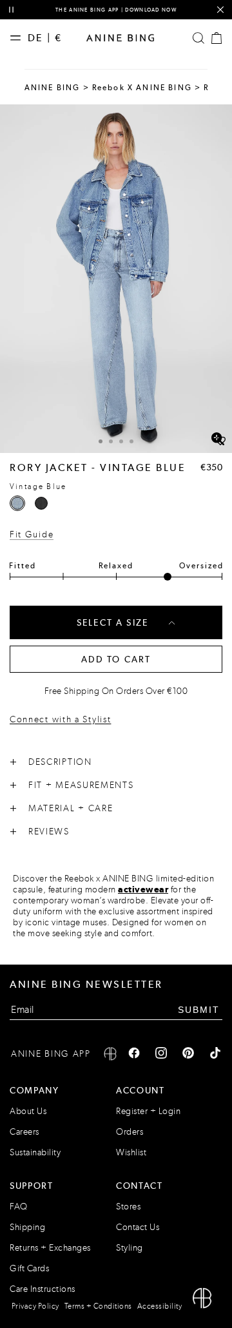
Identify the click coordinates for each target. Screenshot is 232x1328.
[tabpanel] (116, 278)
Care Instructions (42, 1289)
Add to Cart (116, 659)
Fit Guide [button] (31, 534)
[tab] (100, 440)
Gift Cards (29, 1268)
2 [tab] (111, 441)
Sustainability (35, 1152)
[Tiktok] (215, 1054)
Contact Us (137, 1227)
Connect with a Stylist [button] (60, 720)
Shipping (27, 1227)
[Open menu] (19, 38)
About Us (28, 1111)
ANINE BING (52, 87)
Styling (129, 1247)
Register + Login (148, 1111)
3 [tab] (121, 441)
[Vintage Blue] (17, 503)
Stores (128, 1206)
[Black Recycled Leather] (41, 503)
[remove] (220, 10)
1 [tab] (100, 441)
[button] (116, 278)
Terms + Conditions (98, 1306)
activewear (143, 889)
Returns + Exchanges (50, 1247)
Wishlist (131, 1152)
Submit (199, 1010)
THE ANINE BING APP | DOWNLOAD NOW (116, 9)
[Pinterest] (188, 1054)
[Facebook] (134, 1054)
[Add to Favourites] (220, 441)
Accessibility (159, 1306)
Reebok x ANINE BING (142, 87)
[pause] (11, 10)
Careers (24, 1131)
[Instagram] (161, 1054)
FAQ (19, 1206)
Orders (129, 1131)
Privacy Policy (35, 1306)
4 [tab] (131, 441)
